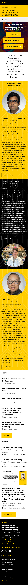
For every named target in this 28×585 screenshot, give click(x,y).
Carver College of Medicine (8, 7)
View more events (8, 514)
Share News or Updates (12, 47)
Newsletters (5, 572)
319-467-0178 (6, 539)
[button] (25, 2)
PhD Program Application (12, 40)
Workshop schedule (7, 564)
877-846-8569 (6, 542)
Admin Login (7, 555)
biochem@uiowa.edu (7, 544)
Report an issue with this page (10, 547)
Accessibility (5, 580)
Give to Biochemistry (7, 570)
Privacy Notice (4, 578)
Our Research (12, 34)
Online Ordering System (8, 560)
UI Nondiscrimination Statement (16, 578)
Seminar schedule (6, 562)
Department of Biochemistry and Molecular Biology (9, 12)
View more (7, 436)
